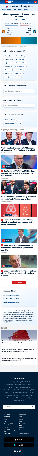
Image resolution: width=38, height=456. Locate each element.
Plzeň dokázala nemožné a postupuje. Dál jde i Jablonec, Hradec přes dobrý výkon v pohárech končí (18, 350)
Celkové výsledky (6, 9)
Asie (20, 119)
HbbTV (5, 421)
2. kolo (23, 20)
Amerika (13, 119)
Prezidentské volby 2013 (11, 302)
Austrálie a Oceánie (9, 123)
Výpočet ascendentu (27, 395)
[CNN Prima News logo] (9, 1)
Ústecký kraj (8, 77)
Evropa (19, 123)
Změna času (18, 384)
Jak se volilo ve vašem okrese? (15, 86)
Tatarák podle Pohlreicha (20, 392)
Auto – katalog (8, 390)
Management (22, 414)
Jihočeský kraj (8, 56)
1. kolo (15, 20)
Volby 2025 (30, 390)
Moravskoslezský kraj (21, 66)
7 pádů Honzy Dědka (20, 390)
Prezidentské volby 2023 (11, 296)
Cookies (6, 427)
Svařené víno (7, 392)
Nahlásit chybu (7, 433)
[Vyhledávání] (28, 2)
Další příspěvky (18, 282)
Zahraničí (26, 9)
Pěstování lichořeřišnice (12, 395)
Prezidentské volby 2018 (11, 299)
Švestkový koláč (19, 400)
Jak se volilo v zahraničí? (13, 115)
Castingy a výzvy (23, 419)
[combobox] (18, 91)
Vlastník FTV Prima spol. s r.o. (10, 430)
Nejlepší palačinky (25, 398)
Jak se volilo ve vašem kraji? (14, 51)
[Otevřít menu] (2, 2)
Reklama (6, 419)
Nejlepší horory (29, 382)
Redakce (21, 430)
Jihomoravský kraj (20, 56)
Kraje (14, 9)
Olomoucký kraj (9, 70)
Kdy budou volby (13, 387)
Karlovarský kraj (9, 59)
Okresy (20, 9)
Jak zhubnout (7, 382)
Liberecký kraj (8, 66)
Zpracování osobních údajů (24, 424)
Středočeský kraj (19, 73)
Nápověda (21, 427)
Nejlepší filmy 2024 (18, 382)
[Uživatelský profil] (31, 2)
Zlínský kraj (17, 77)
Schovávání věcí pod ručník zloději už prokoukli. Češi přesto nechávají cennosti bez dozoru (19, 359)
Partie (25, 384)
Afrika (6, 119)
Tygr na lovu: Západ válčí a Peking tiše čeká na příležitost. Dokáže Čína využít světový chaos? (18, 341)
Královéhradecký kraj (20, 63)
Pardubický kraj (20, 70)
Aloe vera (31, 392)
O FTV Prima (7, 414)
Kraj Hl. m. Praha (20, 59)
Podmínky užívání (8, 423)
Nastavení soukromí (24, 433)
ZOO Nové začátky (24, 387)
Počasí (30, 384)
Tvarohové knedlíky (13, 398)
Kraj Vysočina (8, 63)
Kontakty (21, 421)
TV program (9, 384)
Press (20, 416)
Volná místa (7, 416)
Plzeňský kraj (8, 73)
